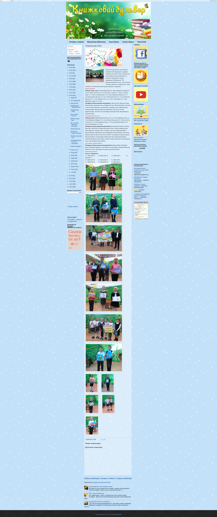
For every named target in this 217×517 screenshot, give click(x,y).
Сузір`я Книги (128, 42)
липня (73, 155)
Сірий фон (76, 51)
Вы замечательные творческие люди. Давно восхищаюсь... (141, 170)
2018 (71, 89)
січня (72, 172)
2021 (71, 81)
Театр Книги (114, 42)
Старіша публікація (124, 478)
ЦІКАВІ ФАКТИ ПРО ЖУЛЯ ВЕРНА (99, 502)
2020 (71, 84)
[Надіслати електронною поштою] (100, 439)
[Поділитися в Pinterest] (105, 439)
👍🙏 (135, 190)
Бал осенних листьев (74, 115)
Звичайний (77, 53)
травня (73, 161)
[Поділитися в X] (102, 439)
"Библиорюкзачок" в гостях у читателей (75, 142)
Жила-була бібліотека (96, 42)
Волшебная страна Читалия (75, 132)
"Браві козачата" (75, 129)
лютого (73, 169)
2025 (71, 70)
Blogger (119, 514)
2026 (71, 67)
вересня (73, 150)
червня (73, 158)
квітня (73, 163)
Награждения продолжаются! (75, 106)
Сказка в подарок (75, 146)
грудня (73, 97)
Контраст (70, 51)
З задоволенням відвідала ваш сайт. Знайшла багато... (142, 195)
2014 (71, 178)
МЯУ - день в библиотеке (96, 493)
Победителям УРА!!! (74, 110)
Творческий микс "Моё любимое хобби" (101, 486)
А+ (74, 47)
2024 (71, 73)
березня (73, 166)
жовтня (73, 103)
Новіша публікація (91, 478)
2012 (71, 184)
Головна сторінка (76, 42)
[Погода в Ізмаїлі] (72, 206)
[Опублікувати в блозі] (101, 439)
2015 (71, 175)
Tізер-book (141, 42)
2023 (71, 76)
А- (69, 47)
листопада (74, 100)
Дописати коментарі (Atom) (102, 482)
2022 (71, 78)
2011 (70, 187)
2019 (71, 87)
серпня (73, 152)
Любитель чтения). (139, 184)
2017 (71, 92)
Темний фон (71, 53)
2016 (71, 95)
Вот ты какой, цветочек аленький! (74, 124)
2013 (71, 181)
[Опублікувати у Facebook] (104, 439)
